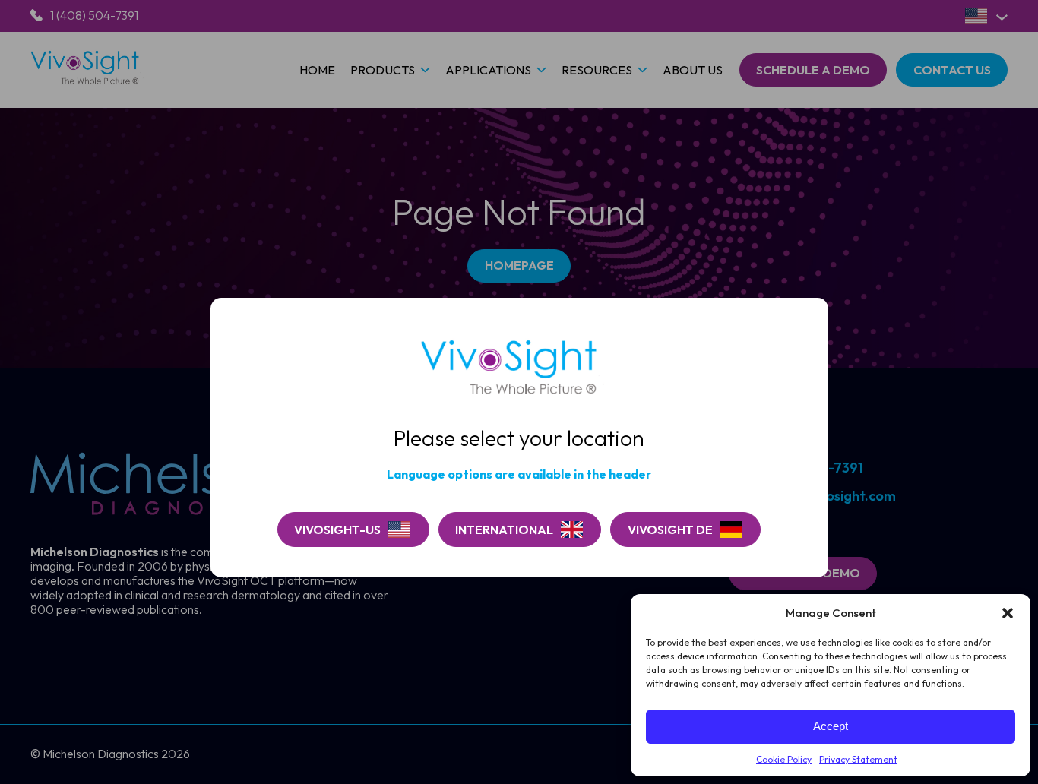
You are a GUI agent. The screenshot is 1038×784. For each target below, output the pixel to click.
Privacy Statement (858, 759)
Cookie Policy (784, 759)
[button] (1007, 613)
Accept (830, 725)
